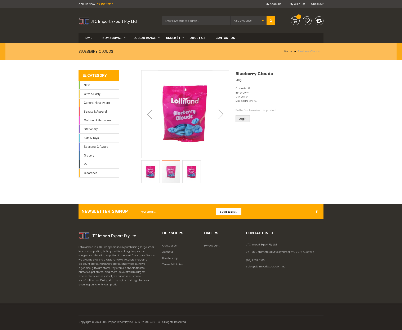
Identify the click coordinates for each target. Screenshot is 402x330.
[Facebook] (317, 212)
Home (288, 51)
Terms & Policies (172, 264)
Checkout (317, 4)
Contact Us (169, 245)
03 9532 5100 (105, 4)
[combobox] (196, 20)
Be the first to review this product (256, 110)
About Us (168, 252)
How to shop (170, 258)
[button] (149, 114)
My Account (273, 4)
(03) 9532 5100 (255, 260)
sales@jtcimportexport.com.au (266, 266)
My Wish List (297, 4)
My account (211, 245)
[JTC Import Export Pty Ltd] (108, 20)
